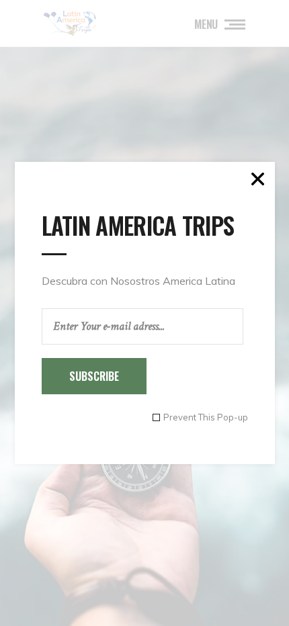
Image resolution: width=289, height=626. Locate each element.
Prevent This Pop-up (205, 417)
